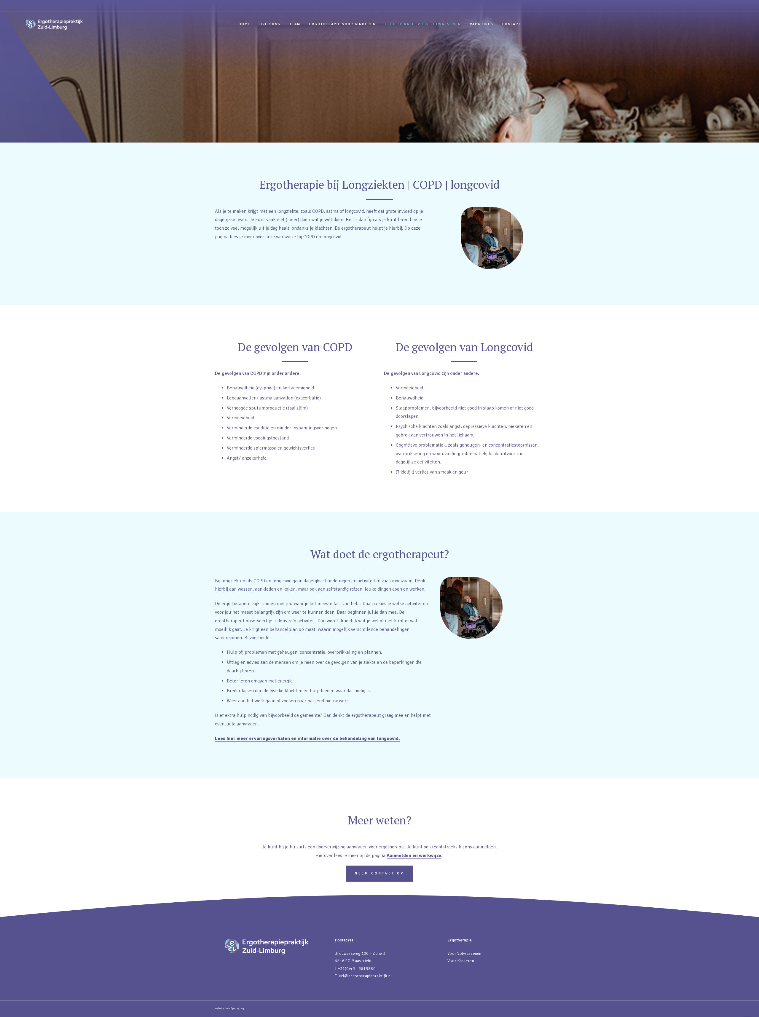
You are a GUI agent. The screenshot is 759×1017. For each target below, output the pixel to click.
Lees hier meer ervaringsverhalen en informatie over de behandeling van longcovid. (307, 738)
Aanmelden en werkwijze (414, 855)
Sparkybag (237, 1008)
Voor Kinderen (460, 960)
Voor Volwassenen (464, 953)
